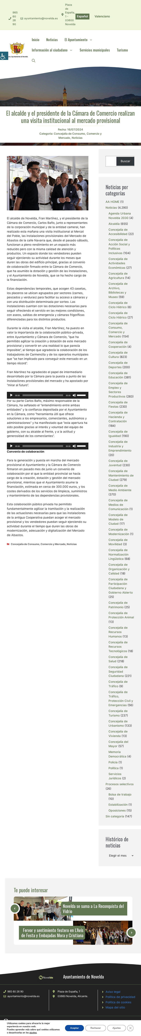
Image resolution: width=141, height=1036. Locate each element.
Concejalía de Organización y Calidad (119, 569)
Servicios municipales (95, 50)
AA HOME (112, 201)
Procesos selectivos (120, 784)
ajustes (33, 1032)
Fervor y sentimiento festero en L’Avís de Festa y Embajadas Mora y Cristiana (52, 932)
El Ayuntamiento (76, 39)
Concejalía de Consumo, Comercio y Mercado (38, 544)
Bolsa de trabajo (120, 794)
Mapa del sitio (115, 1007)
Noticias (52, 39)
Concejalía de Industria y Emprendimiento (120, 446)
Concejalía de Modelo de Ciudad (118, 519)
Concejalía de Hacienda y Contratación (118, 417)
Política (114, 768)
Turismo (122, 50)
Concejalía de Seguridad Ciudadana (118, 671)
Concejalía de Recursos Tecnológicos (118, 647)
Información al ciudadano (50, 50)
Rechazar (95, 1028)
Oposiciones (117, 810)
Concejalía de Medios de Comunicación (118, 505)
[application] (47, 395)
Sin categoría (115, 816)
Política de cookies (118, 1002)
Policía (113, 762)
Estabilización (118, 804)
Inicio (35, 39)
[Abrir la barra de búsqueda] (33, 60)
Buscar (125, 161)
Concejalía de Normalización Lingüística (118, 554)
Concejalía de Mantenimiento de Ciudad (121, 475)
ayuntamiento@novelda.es (41, 18)
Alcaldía (114, 224)
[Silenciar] (74, 395)
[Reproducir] (11, 395)
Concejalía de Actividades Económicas (118, 263)
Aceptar (74, 1028)
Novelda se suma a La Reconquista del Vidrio (93, 908)
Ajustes (116, 1028)
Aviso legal (113, 991)
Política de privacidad (120, 997)
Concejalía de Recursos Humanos (118, 632)
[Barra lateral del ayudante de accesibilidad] (4, 56)
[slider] (82, 395)
